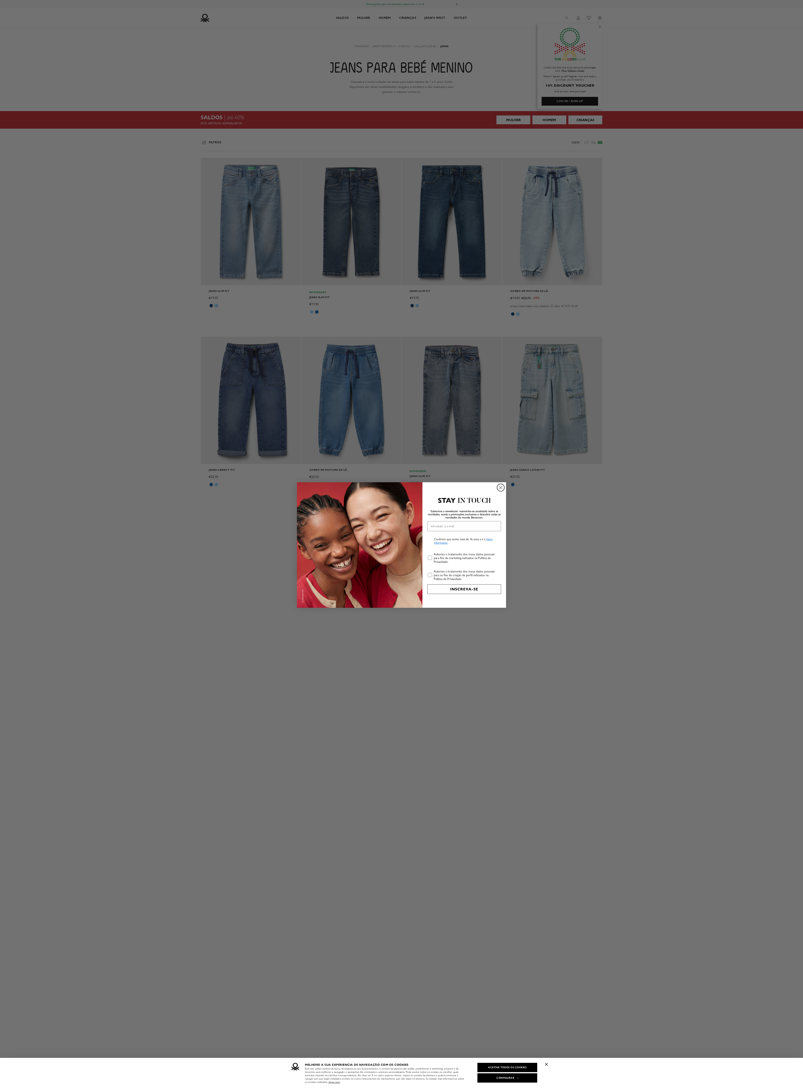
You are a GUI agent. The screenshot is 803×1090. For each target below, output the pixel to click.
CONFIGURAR (505, 1077)
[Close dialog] (500, 487)
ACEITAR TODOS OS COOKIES (507, 1067)
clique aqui (334, 1082)
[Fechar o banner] (546, 1064)
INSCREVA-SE (464, 589)
